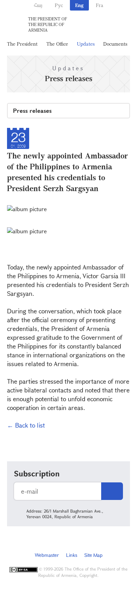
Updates (85, 43)
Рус (59, 5)
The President (22, 43)
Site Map (93, 555)
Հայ (38, 5)
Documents (115, 43)
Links (71, 555)
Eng (79, 5)
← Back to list (26, 425)
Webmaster (47, 555)
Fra (99, 5)
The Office (57, 43)
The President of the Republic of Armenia (47, 24)
